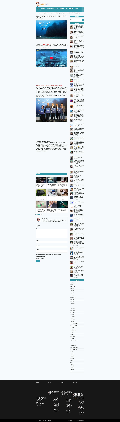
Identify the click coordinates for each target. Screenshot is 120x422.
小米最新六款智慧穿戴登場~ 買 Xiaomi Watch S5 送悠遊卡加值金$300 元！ (51, 210)
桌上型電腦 (72, 303)
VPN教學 (72, 338)
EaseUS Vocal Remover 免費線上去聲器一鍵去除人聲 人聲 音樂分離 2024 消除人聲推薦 (79, 197)
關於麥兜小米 (39, 10)
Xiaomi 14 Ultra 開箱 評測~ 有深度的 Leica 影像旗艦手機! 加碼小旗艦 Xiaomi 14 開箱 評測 (79, 229)
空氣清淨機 (72, 312)
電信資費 (72, 364)
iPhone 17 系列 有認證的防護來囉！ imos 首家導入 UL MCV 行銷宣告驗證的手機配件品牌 (79, 106)
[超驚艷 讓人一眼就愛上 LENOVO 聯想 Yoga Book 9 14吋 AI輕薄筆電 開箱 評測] (75, 402)
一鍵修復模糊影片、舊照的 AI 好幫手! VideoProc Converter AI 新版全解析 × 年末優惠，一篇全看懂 (79, 84)
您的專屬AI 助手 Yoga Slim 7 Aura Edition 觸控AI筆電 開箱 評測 (81, 413)
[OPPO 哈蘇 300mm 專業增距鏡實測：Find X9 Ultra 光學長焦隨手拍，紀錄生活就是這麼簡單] (63, 406)
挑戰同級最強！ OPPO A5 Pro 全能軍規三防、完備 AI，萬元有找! (62, 198)
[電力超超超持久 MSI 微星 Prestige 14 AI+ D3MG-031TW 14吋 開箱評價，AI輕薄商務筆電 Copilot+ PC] (78, 388)
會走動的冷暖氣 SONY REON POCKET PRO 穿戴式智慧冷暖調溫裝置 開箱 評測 (79, 120)
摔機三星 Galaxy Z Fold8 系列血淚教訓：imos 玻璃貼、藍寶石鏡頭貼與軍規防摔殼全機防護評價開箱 (79, 266)
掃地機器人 (72, 314)
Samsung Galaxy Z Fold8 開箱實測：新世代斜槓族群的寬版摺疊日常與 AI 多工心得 (69, 400)
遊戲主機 (72, 299)
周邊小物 (72, 292)
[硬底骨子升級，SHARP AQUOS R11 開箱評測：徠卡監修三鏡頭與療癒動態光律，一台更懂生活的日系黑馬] (63, 411)
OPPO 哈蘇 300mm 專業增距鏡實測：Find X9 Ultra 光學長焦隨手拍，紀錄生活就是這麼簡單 (69, 405)
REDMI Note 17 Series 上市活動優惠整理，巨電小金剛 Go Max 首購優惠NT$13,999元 (79, 257)
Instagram (49, 420)
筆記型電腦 (72, 308)
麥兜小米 (43, 218)
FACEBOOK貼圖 (73, 345)
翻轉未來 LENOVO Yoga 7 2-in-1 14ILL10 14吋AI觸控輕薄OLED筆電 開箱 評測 (81, 407)
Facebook (40, 420)
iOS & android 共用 (74, 349)
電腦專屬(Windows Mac (74, 347)
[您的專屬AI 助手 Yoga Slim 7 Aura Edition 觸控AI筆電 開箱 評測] (75, 413)
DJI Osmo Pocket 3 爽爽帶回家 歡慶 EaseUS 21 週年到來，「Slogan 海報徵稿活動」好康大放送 (79, 111)
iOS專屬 (72, 334)
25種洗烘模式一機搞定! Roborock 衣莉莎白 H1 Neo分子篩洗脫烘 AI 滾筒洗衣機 (79, 180)
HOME (38, 8)
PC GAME (72, 329)
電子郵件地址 (38, 245)
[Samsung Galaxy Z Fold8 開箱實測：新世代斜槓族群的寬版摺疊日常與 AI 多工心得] (63, 400)
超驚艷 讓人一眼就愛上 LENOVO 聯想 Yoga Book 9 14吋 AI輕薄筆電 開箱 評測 (79, 70)
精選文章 (71, 284)
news (57, 8)
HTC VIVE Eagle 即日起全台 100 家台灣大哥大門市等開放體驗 (62, 185)
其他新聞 (72, 369)
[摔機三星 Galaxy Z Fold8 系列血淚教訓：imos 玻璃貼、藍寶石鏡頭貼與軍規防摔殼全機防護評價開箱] (50, 404)
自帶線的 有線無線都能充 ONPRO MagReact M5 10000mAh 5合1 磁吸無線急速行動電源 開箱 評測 (79, 142)
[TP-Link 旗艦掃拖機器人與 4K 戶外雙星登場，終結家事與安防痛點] (50, 410)
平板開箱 (72, 290)
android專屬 (73, 343)
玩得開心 (72, 360)
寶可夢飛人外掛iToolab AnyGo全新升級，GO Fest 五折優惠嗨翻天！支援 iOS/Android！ (79, 125)
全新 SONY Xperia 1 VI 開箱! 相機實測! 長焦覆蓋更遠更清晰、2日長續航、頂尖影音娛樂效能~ (79, 224)
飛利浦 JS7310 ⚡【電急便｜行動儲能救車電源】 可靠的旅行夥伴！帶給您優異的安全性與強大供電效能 (79, 147)
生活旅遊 (76, 8)
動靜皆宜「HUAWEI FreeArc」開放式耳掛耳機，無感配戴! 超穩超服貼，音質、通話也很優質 (79, 172)
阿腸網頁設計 (82, 420)
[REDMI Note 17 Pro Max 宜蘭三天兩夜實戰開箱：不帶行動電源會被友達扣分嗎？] (50, 398)
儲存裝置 (72, 305)
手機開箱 (72, 295)
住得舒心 (72, 353)
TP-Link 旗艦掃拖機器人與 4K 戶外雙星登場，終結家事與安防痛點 (56, 410)
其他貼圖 (72, 327)
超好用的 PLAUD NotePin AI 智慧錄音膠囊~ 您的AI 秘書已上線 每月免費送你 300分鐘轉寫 (79, 133)
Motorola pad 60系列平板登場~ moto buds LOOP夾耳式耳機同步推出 (51, 198)
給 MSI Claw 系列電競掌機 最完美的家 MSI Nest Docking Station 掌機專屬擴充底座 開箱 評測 (79, 185)
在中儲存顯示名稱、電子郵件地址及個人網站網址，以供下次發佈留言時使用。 (48, 254)
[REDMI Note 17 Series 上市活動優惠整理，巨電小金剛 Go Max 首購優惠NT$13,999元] (53, 387)
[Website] (46, 218)
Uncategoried (73, 356)
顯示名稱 (37, 240)
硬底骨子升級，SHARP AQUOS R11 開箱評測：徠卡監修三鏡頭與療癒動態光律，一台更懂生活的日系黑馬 (69, 411)
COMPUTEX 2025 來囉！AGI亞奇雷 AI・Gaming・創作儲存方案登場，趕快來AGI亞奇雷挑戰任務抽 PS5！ (79, 138)
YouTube (44, 420)
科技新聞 (42, 214)
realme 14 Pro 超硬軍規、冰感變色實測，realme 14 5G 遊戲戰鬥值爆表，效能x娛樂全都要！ (79, 161)
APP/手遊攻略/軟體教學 (73, 323)
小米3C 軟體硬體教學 (69, 8)
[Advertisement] (51, 77)
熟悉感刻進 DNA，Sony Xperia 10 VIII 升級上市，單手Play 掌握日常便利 (79, 275)
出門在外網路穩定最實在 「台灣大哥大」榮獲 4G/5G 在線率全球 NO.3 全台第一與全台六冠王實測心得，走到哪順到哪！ (61, 13)
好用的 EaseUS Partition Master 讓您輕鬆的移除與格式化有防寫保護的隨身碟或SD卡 (79, 80)
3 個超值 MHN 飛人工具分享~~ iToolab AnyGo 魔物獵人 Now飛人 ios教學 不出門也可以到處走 (79, 202)
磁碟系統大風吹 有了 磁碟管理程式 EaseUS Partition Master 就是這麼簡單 (79, 220)
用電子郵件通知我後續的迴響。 (41, 256)
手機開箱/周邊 (43, 8)
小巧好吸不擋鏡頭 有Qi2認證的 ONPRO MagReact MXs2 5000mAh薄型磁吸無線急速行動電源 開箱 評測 (79, 115)
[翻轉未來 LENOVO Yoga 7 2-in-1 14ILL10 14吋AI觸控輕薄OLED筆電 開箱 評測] (75, 407)
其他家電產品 (73, 319)
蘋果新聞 (72, 367)
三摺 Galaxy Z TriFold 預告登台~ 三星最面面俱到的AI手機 (51, 185)
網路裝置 (72, 301)
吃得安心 (72, 358)
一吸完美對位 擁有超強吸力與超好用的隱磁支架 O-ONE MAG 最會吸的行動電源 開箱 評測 (79, 252)
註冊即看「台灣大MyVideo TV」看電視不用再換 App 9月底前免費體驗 (40, 185)
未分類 (71, 371)
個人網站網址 (38, 249)
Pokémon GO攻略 (74, 325)
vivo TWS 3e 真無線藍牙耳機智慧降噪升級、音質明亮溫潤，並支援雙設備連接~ (79, 234)
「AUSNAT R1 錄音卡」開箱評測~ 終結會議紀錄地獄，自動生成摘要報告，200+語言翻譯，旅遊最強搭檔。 (79, 32)
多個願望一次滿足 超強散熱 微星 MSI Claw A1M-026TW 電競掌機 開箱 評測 (79, 248)
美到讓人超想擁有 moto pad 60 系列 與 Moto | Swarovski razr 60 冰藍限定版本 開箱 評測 (79, 75)
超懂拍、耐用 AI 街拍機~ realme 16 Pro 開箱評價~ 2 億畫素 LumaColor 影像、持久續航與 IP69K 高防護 (79, 56)
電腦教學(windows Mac (74, 340)
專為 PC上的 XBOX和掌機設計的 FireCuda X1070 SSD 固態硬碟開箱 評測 (79, 41)
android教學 (73, 336)
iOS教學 (72, 332)
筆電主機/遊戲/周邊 (50, 8)
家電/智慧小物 (62, 8)
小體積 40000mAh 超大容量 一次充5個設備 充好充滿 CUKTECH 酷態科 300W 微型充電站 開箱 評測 (79, 210)
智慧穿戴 (72, 288)
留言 (37, 228)
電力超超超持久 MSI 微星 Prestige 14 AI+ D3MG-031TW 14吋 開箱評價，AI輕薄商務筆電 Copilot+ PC (79, 52)
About (36, 420)
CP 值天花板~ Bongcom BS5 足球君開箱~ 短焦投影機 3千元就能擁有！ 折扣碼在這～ (79, 37)
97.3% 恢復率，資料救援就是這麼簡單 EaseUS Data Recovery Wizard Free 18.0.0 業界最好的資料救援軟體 (79, 215)
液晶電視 (72, 321)
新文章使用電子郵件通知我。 (40, 258)
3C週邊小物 (73, 316)
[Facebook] (47, 218)
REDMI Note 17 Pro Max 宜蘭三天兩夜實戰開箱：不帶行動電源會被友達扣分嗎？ (79, 262)
